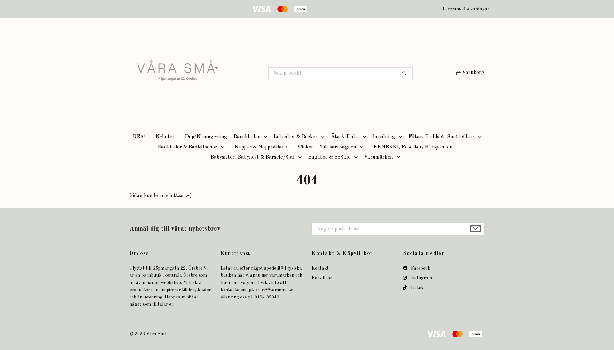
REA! (139, 136)
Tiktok (416, 288)
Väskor (305, 147)
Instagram (420, 278)
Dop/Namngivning (206, 136)
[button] (266, 136)
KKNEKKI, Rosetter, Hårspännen (413, 147)
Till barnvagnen (338, 147)
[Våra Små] (218, 73)
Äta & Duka (345, 136)
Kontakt (320, 268)
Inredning (384, 136)
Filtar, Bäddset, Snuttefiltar (441, 136)
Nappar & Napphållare (260, 147)
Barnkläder (246, 136)
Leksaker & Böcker (295, 136)
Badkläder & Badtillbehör (187, 147)
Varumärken (378, 157)
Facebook (420, 268)
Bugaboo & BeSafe (329, 157)
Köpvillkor (322, 278)
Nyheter (165, 136)
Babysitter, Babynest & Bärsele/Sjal (252, 157)
